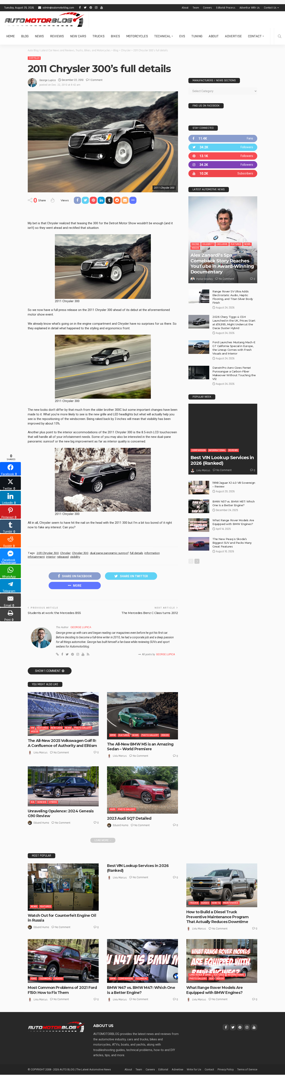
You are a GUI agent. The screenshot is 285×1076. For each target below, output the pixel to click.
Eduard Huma (41, 822)
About (185, 8)
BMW (113, 735)
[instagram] (222, 164)
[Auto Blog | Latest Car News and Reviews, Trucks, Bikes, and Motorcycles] (56, 1026)
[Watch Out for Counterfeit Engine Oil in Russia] (63, 887)
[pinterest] (222, 156)
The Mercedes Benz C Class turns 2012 (149, 613)
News (39, 36)
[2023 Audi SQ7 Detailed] (142, 790)
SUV (211, 978)
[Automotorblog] (44, 19)
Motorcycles (137, 36)
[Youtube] (222, 173)
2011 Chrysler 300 (48, 553)
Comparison (199, 450)
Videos (34, 731)
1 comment (96, 80)
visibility (75, 556)
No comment (61, 752)
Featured (42, 727)
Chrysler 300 (80, 553)
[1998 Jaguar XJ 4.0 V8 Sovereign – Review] (198, 487)
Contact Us (270, 8)
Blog (25, 36)
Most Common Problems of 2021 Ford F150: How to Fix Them (62, 990)
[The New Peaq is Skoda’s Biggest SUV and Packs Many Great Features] (198, 544)
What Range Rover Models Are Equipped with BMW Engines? (214, 990)
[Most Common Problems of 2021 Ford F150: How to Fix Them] (63, 961)
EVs (182, 36)
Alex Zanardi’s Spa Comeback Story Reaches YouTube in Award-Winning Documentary (222, 263)
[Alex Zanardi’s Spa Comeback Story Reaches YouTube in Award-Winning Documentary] (222, 239)
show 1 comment (48, 671)
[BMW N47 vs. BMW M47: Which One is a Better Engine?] (142, 961)
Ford (33, 978)
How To (216, 902)
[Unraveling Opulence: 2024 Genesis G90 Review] (63, 786)
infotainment (36, 556)
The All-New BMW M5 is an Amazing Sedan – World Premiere (140, 746)
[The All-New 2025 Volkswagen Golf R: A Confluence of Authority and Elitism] (63, 714)
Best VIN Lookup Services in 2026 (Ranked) (222, 460)
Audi (112, 809)
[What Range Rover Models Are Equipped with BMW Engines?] (198, 525)
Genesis (41, 802)
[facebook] (222, 138)
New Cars (78, 36)
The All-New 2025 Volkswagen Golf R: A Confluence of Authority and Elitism (62, 743)
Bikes (115, 36)
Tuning (196, 36)
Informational (217, 450)
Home (10, 36)
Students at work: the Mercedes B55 (54, 613)
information (152, 553)
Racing (195, 244)
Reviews (57, 36)
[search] (279, 36)
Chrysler (34, 58)
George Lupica (47, 80)
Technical (162, 36)
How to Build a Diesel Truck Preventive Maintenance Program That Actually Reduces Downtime (217, 917)
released (63, 556)
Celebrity (208, 244)
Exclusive (222, 244)
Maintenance (230, 902)
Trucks (98, 36)
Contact (255, 36)
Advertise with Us (250, 8)
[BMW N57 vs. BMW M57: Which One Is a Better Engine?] (198, 506)
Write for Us (194, 1069)
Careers (207, 8)
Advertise (233, 36)
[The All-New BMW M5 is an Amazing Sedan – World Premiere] (142, 715)
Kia (32, 802)
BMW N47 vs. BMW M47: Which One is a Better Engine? (141, 990)
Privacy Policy (226, 1069)
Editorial (163, 1069)
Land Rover (195, 974)
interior (50, 556)
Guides (205, 902)
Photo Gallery (82, 727)
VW (32, 727)
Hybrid (53, 802)
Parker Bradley (204, 279)
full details (136, 553)
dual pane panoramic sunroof (109, 553)
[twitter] (222, 147)
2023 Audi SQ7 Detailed (129, 818)
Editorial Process (225, 8)
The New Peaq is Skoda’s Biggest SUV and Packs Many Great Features (232, 542)
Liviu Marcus (41, 752)
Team (196, 8)
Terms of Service (247, 1069)
